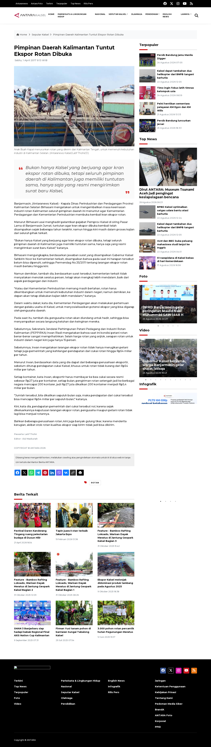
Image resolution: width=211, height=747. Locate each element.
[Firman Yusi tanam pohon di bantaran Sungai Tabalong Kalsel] (74, 612)
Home (51, 14)
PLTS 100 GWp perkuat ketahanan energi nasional (165, 488)
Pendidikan (151, 14)
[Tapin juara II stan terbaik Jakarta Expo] (74, 515)
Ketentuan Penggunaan (170, 686)
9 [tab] (185, 379)
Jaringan (160, 680)
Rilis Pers (88, 3)
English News (167, 15)
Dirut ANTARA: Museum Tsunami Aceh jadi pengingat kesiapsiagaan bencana (166, 193)
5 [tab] (178, 325)
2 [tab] (163, 325)
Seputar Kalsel (117, 14)
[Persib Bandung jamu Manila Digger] (147, 59)
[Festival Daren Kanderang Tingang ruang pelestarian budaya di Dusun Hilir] (32, 515)
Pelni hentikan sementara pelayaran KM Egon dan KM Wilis (174, 107)
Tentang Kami (164, 698)
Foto (143, 276)
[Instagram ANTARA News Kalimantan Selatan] (178, 3)
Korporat (160, 721)
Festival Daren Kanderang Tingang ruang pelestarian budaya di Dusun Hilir (31, 534)
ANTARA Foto (163, 715)
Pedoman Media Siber (168, 703)
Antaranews (22, 3)
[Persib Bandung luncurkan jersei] (147, 125)
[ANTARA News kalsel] (30, 15)
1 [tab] (158, 325)
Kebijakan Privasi (165, 692)
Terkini (49, 3)
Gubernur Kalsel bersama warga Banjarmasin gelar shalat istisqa (163, 365)
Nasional (100, 14)
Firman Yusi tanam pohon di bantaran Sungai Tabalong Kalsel (73, 632)
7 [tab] (175, 379)
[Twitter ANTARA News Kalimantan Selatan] (171, 3)
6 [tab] (170, 379)
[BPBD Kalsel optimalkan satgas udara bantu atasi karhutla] (147, 211)
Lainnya (185, 14)
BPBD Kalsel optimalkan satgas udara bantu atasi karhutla (172, 210)
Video (144, 330)
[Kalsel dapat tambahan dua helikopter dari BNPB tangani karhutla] (147, 75)
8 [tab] (180, 379)
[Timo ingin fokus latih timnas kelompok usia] (147, 92)
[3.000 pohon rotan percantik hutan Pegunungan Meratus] (116, 612)
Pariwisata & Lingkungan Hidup (72, 15)
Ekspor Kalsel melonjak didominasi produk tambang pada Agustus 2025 (115, 583)
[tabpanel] (168, 304)
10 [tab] (190, 379)
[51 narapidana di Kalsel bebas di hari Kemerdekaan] (147, 262)
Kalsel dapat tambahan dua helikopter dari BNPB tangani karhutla (175, 74)
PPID (158, 726)
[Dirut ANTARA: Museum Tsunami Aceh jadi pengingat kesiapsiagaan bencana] (168, 166)
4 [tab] (173, 325)
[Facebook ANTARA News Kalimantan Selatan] (165, 3)
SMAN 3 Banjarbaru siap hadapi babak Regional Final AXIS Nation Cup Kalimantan (31, 632)
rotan (95, 483)
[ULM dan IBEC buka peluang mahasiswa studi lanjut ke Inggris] (147, 245)
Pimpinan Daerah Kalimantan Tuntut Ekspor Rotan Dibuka (88, 34)
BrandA (159, 709)
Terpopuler (61, 3)
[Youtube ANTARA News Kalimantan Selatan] (185, 3)
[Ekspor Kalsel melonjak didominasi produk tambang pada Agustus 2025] (116, 563)
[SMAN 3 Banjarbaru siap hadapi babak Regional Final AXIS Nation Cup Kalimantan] (32, 612)
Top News (75, 3)
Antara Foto (37, 3)
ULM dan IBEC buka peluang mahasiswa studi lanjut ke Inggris (174, 244)
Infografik (147, 384)
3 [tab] (168, 325)
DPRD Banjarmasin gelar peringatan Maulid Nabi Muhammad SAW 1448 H (163, 311)
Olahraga (136, 14)
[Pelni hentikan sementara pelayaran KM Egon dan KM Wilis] (147, 108)
